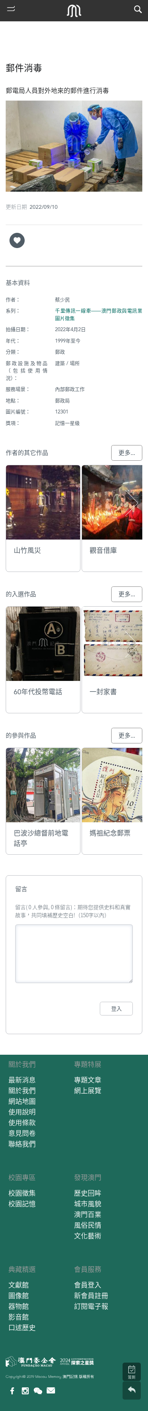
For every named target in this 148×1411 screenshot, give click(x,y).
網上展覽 (87, 1091)
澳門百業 (87, 1215)
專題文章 (87, 1080)
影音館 (18, 1317)
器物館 (18, 1306)
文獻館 (18, 1285)
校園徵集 (22, 1193)
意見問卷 (22, 1133)
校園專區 (22, 1178)
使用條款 (22, 1123)
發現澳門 (87, 1178)
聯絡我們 (22, 1144)
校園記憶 (22, 1204)
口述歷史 (22, 1328)
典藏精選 (22, 1269)
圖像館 (18, 1296)
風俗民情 (87, 1225)
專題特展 (87, 1064)
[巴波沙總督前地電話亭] (43, 785)
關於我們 (22, 1064)
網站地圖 (22, 1101)
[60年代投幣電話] (43, 644)
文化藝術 (87, 1236)
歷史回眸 (87, 1193)
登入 (116, 1009)
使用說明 (22, 1112)
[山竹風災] (43, 502)
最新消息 (22, 1080)
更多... (126, 452)
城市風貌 (87, 1204)
